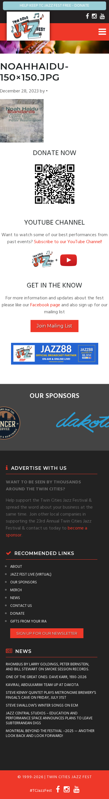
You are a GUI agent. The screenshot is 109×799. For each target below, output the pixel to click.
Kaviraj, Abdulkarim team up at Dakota (42, 685)
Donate (17, 614)
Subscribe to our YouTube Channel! (68, 242)
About (16, 567)
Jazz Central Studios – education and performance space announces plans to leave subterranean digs (49, 718)
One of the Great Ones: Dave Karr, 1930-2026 (46, 677)
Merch (16, 590)
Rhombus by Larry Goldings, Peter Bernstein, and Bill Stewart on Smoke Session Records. (47, 666)
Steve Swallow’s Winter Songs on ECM (42, 705)
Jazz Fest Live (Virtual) (30, 575)
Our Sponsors (23, 582)
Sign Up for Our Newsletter (46, 633)
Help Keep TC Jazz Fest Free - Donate (54, 5)
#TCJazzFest (41, 790)
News (15, 598)
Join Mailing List (54, 326)
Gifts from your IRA (28, 621)
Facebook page (45, 305)
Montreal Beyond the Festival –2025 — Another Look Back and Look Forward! (50, 733)
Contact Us (21, 606)
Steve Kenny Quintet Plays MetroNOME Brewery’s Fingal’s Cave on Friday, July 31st (51, 695)
